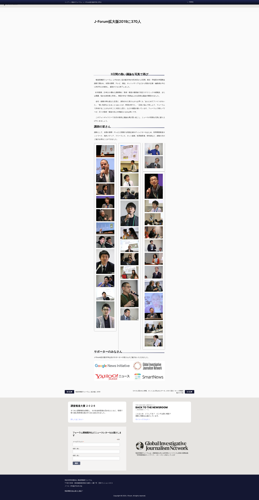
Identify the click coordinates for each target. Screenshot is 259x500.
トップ (67, 2)
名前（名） (76, 455)
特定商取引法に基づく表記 (73, 491)
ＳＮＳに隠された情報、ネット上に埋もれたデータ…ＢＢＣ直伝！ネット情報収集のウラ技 (158, 391)
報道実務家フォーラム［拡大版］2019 (88, 392)
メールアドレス (78, 442)
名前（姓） (76, 448)
